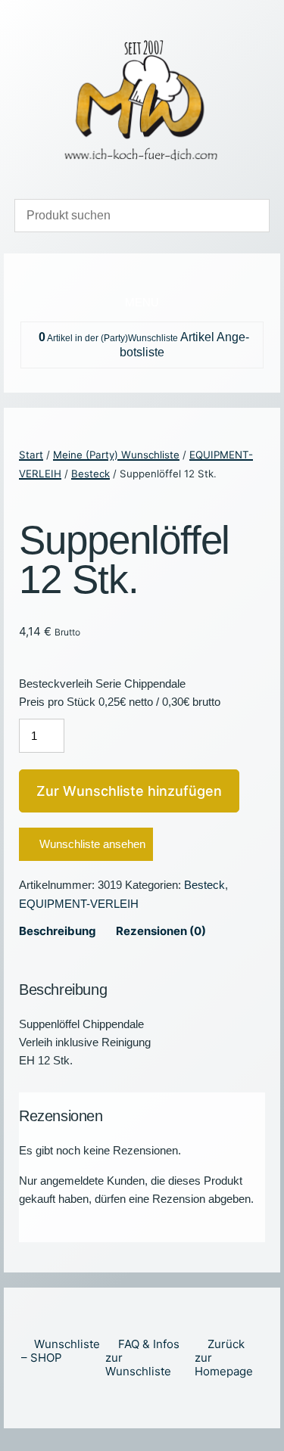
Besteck (90, 474)
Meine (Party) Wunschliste (116, 455)
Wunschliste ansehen (92, 843)
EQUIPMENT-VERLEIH (79, 903)
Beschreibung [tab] (57, 931)
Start (31, 455)
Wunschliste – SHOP (60, 1351)
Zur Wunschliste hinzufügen (129, 791)
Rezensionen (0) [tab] (161, 931)
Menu (142, 302)
